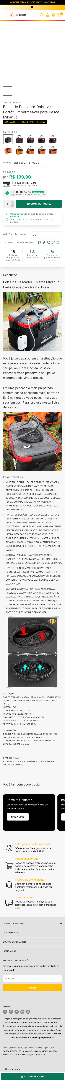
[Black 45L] (41, 139)
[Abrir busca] (41, 15)
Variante (7, 162)
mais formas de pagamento (24, 185)
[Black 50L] (53, 139)
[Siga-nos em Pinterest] (17, 1012)
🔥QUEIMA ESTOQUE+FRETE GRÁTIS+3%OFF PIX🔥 (32, 2)
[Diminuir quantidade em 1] (12, 205)
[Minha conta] (47, 15)
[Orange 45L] (41, 150)
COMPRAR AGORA (40, 203)
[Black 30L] (8, 139)
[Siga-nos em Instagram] (11, 1012)
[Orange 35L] (19, 150)
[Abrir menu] (4, 15)
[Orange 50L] (53, 150)
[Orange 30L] (8, 150)
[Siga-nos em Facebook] (5, 1012)
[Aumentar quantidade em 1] (12, 202)
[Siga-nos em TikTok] (28, 1012)
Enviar (32, 987)
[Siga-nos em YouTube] (22, 1012)
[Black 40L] (30, 139)
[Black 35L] (19, 139)
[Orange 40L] (30, 150)
